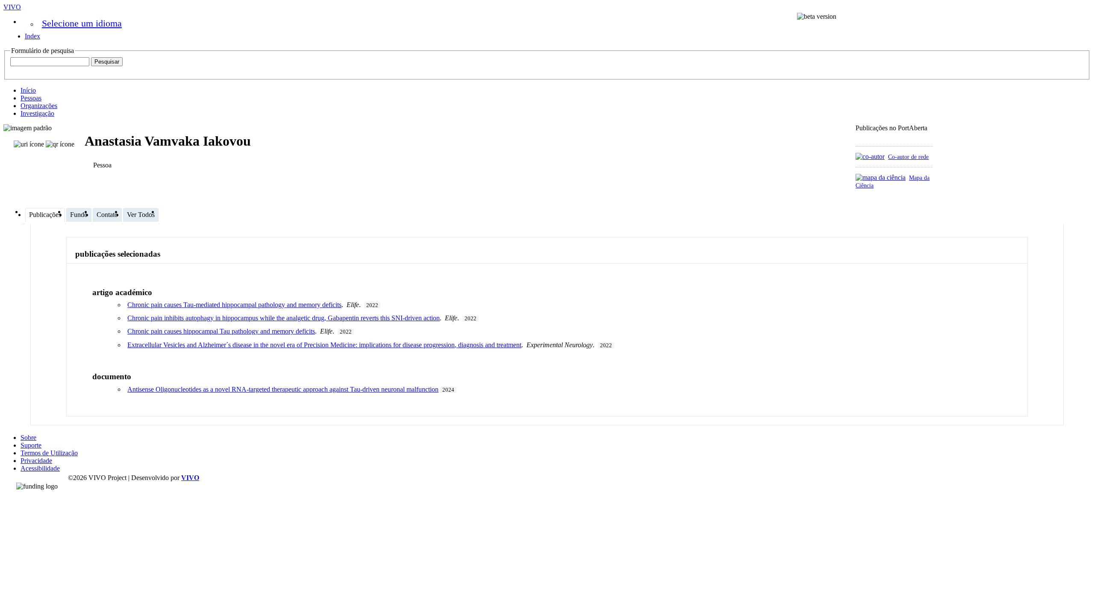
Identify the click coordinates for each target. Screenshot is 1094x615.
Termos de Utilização (49, 453)
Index (32, 36)
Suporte (31, 445)
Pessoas (31, 98)
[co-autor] (870, 156)
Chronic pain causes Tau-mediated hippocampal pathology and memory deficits (234, 304)
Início (28, 90)
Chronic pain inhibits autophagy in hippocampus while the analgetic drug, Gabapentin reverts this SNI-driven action (283, 318)
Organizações (39, 105)
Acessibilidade (40, 468)
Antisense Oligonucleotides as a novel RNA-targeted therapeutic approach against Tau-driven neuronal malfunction (282, 389)
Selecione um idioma (82, 23)
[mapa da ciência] (881, 177)
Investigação (37, 113)
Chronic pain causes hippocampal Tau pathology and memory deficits (221, 331)
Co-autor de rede (908, 156)
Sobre (28, 437)
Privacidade (36, 460)
